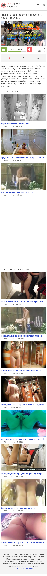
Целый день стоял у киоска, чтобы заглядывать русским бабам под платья (23, 542)
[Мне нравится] (4, 49)
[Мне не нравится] (29, 49)
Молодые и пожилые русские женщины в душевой (23, 404)
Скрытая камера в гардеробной (15, 123)
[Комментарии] (38, 58)
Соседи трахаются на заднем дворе (17, 192)
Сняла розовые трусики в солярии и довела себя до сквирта (23, 439)
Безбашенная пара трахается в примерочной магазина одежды (23, 301)
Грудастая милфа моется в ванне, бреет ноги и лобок (23, 157)
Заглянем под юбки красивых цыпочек (18, 508)
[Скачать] (23, 58)
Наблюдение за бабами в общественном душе (22, 370)
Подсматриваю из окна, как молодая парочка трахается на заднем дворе (23, 336)
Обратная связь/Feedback (23, 568)
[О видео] (9, 58)
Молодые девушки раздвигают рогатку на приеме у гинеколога (23, 473)
